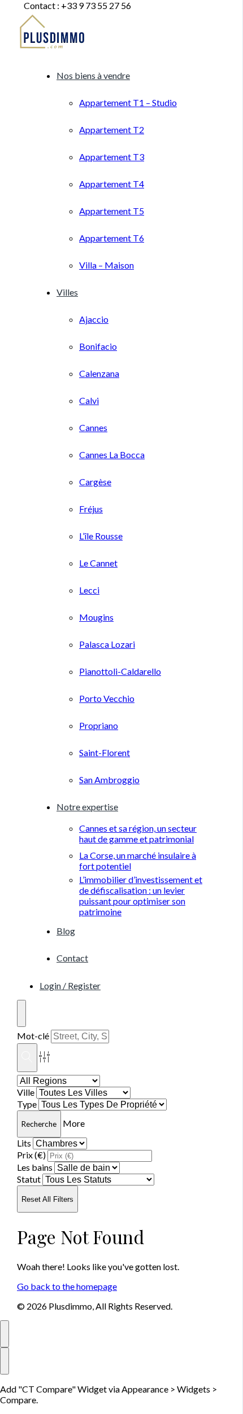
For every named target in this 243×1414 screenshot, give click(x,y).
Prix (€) (31, 1154)
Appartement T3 (111, 156)
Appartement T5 (111, 210)
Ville (25, 1092)
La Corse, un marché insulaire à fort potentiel (137, 860)
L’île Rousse (101, 535)
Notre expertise (87, 806)
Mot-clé (33, 1035)
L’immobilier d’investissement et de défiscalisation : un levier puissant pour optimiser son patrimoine (140, 895)
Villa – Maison (106, 265)
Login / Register (70, 985)
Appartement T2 (111, 129)
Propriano (98, 725)
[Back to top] (4, 1333)
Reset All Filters (47, 1199)
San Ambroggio (109, 779)
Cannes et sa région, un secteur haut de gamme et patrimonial (138, 833)
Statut (29, 1179)
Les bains (35, 1167)
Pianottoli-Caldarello (120, 671)
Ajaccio (94, 319)
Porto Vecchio (106, 698)
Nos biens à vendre (93, 75)
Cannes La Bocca (112, 454)
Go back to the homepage (67, 1286)
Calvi (89, 400)
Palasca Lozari (107, 644)
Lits (24, 1143)
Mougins (96, 617)
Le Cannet (98, 562)
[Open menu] (21, 1013)
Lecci (89, 590)
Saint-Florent (104, 752)
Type (27, 1104)
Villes (67, 292)
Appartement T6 (111, 237)
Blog (66, 930)
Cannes (93, 427)
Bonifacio (98, 346)
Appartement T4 (111, 183)
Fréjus (91, 508)
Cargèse (95, 481)
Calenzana (99, 373)
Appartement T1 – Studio (128, 102)
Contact (72, 957)
